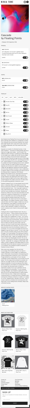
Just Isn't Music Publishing (21, 385)
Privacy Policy (4, 384)
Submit (15, 403)
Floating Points (13, 38)
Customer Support (5, 382)
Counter (17, 382)
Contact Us (3, 379)
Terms (2, 385)
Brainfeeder (17, 384)
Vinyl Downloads (18, 379)
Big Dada (17, 381)
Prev (3, 18)
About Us (3, 381)
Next (27, 18)
